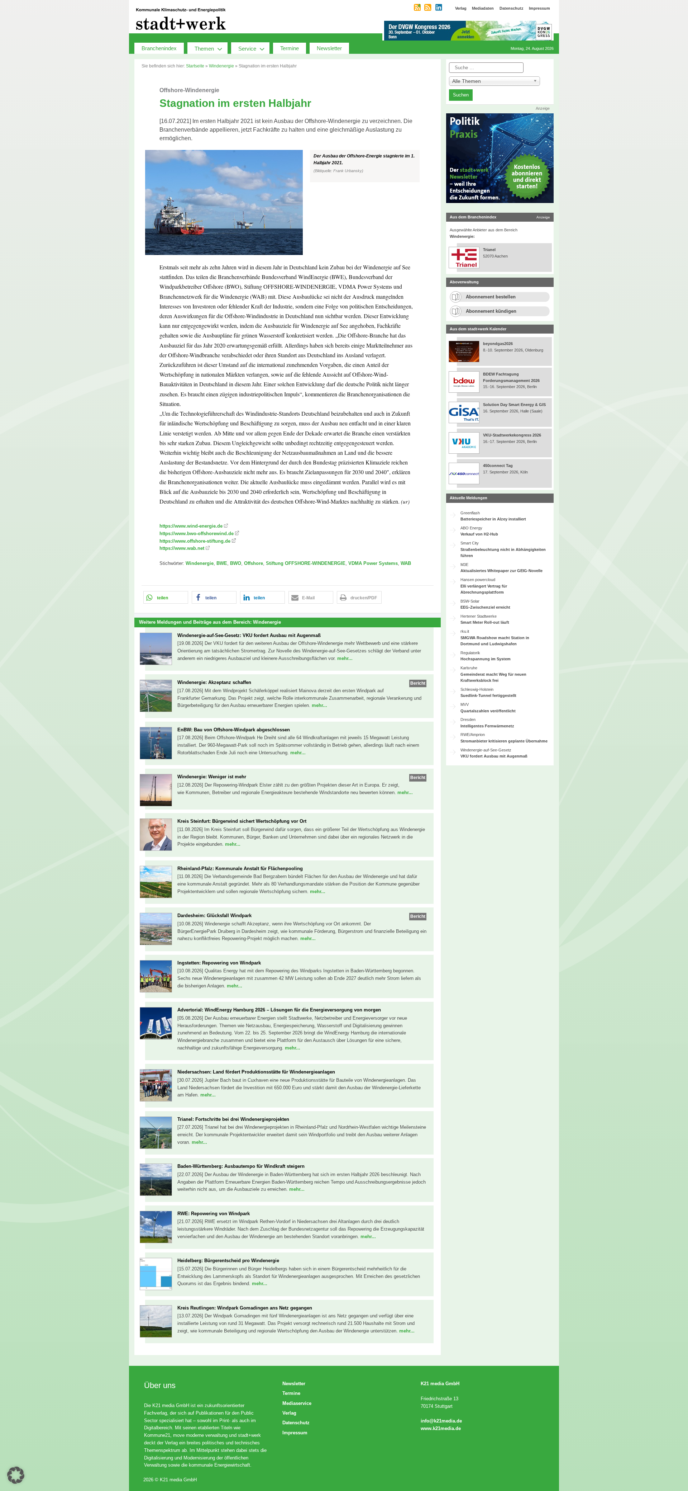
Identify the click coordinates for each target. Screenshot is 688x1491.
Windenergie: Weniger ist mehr (211, 776)
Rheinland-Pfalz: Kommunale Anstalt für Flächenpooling (240, 868)
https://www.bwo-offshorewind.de (196, 533)
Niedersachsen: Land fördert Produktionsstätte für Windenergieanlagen (256, 1072)
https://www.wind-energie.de (191, 526)
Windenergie (221, 66)
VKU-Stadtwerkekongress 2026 (512, 435)
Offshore (253, 563)
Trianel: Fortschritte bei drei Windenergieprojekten (233, 1119)
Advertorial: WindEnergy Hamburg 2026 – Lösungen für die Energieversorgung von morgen (279, 1010)
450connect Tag (498, 465)
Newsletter (329, 48)
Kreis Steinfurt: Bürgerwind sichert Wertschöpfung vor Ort (241, 821)
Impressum (294, 1432)
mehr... (345, 658)
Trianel (489, 249)
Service (247, 49)
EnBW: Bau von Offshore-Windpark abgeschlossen (233, 729)
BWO (235, 563)
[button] (288, 202)
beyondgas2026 (498, 343)
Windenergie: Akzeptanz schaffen (214, 682)
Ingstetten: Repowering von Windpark (219, 963)
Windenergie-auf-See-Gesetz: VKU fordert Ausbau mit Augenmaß (249, 635)
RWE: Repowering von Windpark (213, 1213)
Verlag (289, 1413)
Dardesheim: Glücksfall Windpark (214, 915)
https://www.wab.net (181, 548)
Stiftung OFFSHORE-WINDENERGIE (305, 563)
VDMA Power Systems (373, 563)
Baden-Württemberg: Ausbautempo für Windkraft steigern (241, 1166)
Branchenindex (159, 48)
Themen (204, 49)
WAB (406, 563)
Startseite (195, 66)
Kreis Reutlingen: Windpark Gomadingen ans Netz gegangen (244, 1308)
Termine (289, 48)
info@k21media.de (441, 1421)
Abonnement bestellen (491, 296)
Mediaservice (296, 1403)
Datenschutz (296, 1422)
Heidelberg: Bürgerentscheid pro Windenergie (228, 1260)
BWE (221, 563)
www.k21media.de (441, 1428)
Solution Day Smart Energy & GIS (514, 404)
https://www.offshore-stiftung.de (194, 541)
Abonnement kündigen (491, 311)
